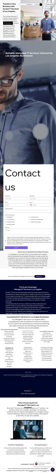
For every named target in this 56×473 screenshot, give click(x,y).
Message (7, 227)
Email (6, 202)
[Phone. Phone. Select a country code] (31, 205)
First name (7, 196)
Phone (31, 202)
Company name (9, 208)
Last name (32, 196)
